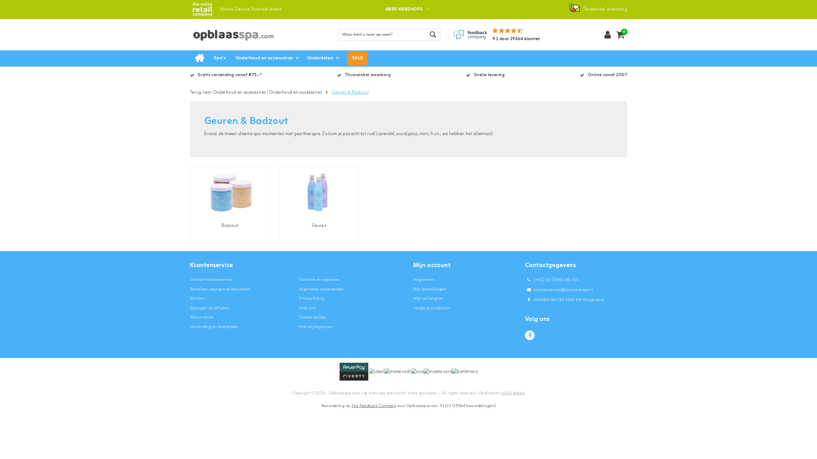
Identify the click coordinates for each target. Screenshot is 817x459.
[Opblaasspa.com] (202, 9)
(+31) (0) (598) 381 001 (556, 280)
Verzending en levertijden (214, 327)
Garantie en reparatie (319, 279)
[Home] (199, 58)
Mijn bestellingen (429, 289)
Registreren (424, 279)
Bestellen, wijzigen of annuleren (220, 289)
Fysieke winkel (312, 317)
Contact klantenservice (211, 279)
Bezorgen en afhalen (209, 308)
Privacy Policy (312, 298)
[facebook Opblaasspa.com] (530, 335)
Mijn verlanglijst (428, 298)
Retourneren (202, 317)
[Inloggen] (607, 34)
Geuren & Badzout (350, 92)
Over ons (307, 308)
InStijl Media (513, 393)
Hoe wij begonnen (316, 327)
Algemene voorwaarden (321, 289)
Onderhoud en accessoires (295, 92)
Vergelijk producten (431, 308)
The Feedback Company (373, 406)
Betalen (197, 298)
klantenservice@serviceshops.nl (563, 290)
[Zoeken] (433, 34)
